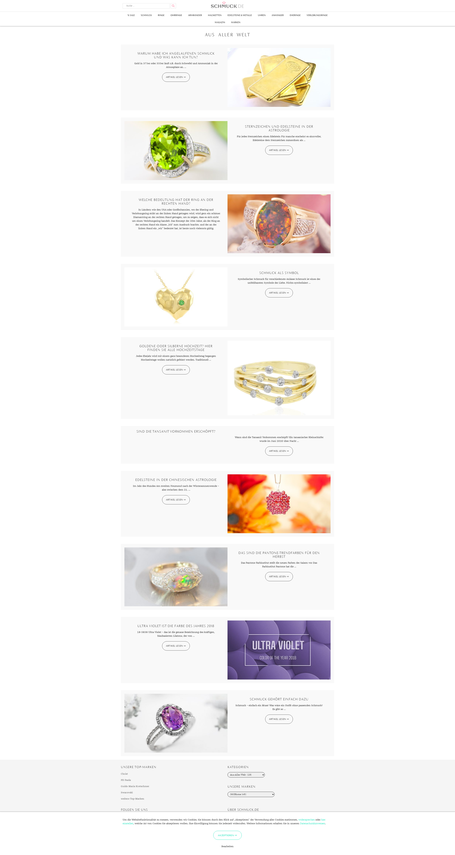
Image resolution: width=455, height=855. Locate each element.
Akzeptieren (226, 835)
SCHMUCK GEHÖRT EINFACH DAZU (279, 699)
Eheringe (295, 15)
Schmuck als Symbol (279, 273)
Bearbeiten (227, 846)
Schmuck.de (227, 5)
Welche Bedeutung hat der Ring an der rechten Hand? (176, 202)
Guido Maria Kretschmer (135, 786)
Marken (235, 22)
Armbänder (195, 15)
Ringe (161, 15)
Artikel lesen (174, 77)
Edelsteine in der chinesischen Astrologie (176, 480)
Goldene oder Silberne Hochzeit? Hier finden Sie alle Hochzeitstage (176, 348)
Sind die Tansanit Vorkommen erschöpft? (176, 431)
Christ (124, 774)
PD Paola (126, 780)
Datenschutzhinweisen (312, 823)
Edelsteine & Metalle (240, 15)
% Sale (131, 15)
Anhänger (278, 15)
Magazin (220, 22)
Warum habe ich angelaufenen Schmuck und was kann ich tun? (176, 55)
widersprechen (306, 820)
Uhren (262, 15)
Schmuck (146, 15)
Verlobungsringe (317, 15)
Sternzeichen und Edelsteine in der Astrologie (279, 128)
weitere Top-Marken (132, 799)
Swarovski (127, 792)
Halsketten (214, 15)
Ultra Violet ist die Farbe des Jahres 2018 (175, 626)
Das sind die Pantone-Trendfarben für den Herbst (279, 555)
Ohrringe (176, 15)
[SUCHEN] (173, 6)
